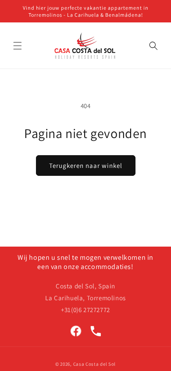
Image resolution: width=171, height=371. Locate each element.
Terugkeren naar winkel (85, 165)
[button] (17, 45)
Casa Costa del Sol (94, 364)
